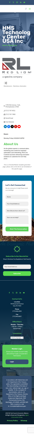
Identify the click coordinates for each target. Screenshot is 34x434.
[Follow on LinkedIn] (20, 2)
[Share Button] (6, 83)
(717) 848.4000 (17, 311)
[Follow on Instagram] (17, 2)
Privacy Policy (12, 420)
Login (12, 362)
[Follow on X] (13, 2)
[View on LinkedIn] (5, 127)
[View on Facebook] (8, 127)
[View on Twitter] (12, 127)
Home (4, 45)
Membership (12, 45)
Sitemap (24, 420)
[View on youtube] (19, 127)
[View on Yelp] (15, 127)
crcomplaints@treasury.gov (18, 406)
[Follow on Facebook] (9, 2)
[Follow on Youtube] (24, 2)
